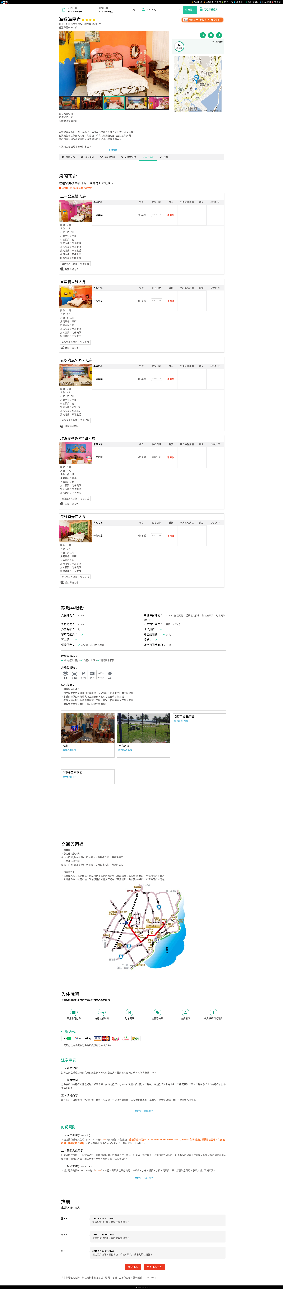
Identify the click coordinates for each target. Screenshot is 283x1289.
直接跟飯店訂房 (213, 2)
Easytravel (146, 1287)
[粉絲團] (211, 35)
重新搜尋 (190, 9)
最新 (70, 157)
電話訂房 (84, 264)
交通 (130, 157)
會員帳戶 (278, 2)
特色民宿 (228, 2)
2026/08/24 (156, 215)
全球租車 (240, 2)
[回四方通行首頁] (5, 2)
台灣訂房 (198, 2)
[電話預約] (219, 35)
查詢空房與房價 (69, 264)
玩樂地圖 (266, 2)
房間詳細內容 (72, 269)
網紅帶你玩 (253, 2)
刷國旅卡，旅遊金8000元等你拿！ (205, 20)
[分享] (203, 35)
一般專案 (98, 215)
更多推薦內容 (154, 1266)
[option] (88, 728)
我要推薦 (133, 1266)
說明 (149, 157)
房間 (89, 157)
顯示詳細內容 (69, 750)
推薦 (166, 157)
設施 (110, 157)
